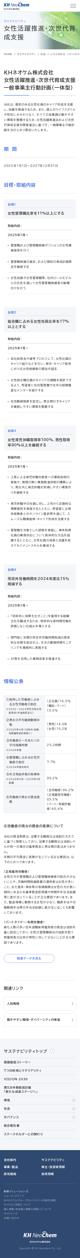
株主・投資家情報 (53, 1167)
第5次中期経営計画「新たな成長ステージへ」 (21, 1089)
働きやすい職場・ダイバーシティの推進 (33, 1019)
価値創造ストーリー (17, 1062)
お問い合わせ (11, 1218)
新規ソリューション (14, 1191)
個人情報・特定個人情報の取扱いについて (27, 1209)
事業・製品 (11, 1167)
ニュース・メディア (14, 1196)
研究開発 (10, 1174)
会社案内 (10, 1159)
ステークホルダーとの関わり (23, 1134)
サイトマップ (10, 1213)
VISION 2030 (16, 1079)
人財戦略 (13, 1003)
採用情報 (48, 1174)
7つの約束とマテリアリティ (23, 1070)
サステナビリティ (26, 54)
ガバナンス (11, 1117)
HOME (8, 54)
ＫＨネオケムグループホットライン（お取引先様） (30, 1200)
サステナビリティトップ (25, 1051)
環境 (7, 1100)
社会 (43, 54)
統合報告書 (12, 1125)
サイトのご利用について (17, 1204)
